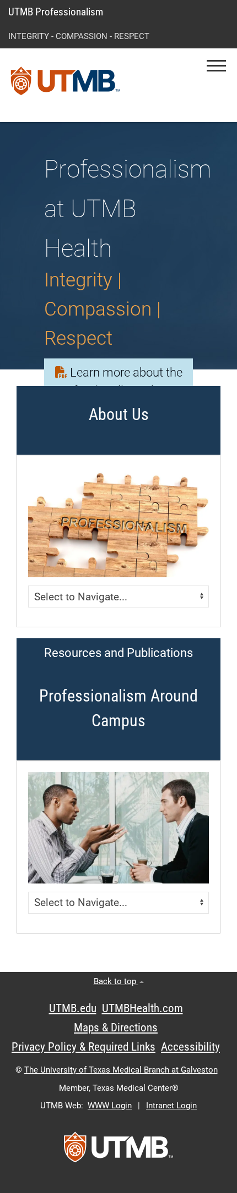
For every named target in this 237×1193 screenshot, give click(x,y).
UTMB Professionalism (55, 11)
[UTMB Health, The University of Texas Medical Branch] (118, 1150)
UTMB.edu (72, 1008)
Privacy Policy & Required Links (83, 1046)
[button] (216, 66)
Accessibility (190, 1046)
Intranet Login (171, 1106)
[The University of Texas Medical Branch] (65, 85)
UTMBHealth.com (142, 1008)
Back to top (116, 981)
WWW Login (110, 1106)
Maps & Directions (116, 1027)
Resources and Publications (118, 653)
